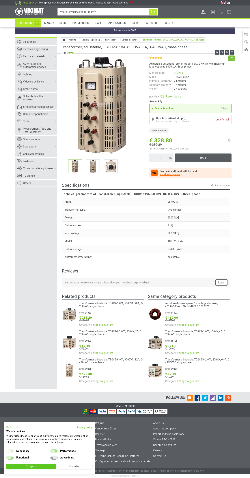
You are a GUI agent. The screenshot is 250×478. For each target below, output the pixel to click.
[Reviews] (246, 42)
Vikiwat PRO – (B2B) (164, 439)
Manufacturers (55, 23)
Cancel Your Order (105, 428)
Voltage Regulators (102, 324)
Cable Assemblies (33, 153)
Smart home (30, 88)
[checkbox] (10, 451)
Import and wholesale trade (168, 434)
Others (27, 183)
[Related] (246, 49)
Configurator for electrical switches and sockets (122, 461)
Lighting (27, 74)
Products (25, 23)
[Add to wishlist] (230, 140)
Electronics (29, 41)
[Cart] (230, 12)
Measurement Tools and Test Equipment (37, 130)
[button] (12, 427)
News (136, 23)
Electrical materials (34, 56)
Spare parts (30, 146)
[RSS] (228, 398)
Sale (99, 23)
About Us (152, 23)
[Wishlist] (221, 12)
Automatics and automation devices (34, 65)
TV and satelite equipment (38, 168)
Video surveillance (33, 81)
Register (100, 434)
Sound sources (31, 139)
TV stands (29, 175)
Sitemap (100, 450)
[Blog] (190, 398)
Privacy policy (84, 427)
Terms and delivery (106, 445)
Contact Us (159, 455)
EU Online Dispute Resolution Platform (117, 455)
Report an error (222, 185)
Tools (26, 121)
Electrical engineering (35, 49)
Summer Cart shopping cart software (125, 476)
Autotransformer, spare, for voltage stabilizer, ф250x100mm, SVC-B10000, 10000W (191, 305)
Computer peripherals (35, 114)
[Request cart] (213, 12)
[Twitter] (205, 398)
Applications (117, 23)
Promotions (80, 23)
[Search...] (153, 12)
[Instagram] (213, 398)
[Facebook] (197, 398)
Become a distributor (165, 445)
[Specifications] (246, 35)
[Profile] (203, 12)
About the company (164, 428)
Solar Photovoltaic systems (33, 98)
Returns (99, 423)
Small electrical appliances (38, 106)
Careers (157, 450)
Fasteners (29, 161)
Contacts (171, 23)
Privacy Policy (103, 439)
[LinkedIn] (220, 398)
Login (221, 282)
